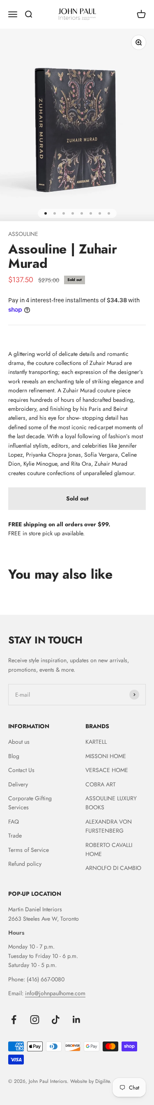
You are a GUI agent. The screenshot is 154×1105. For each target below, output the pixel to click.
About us (19, 742)
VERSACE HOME (106, 770)
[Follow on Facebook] (13, 1019)
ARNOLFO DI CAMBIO (113, 868)
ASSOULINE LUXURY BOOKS (111, 802)
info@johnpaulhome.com (55, 993)
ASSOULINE (23, 234)
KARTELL (96, 742)
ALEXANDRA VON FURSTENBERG (108, 826)
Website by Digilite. (90, 1081)
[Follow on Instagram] (34, 1019)
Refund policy (24, 864)
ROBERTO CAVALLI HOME (108, 849)
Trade (15, 835)
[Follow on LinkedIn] (76, 1019)
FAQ (13, 821)
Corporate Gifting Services (30, 802)
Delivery (18, 784)
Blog (13, 756)
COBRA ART (100, 784)
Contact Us (21, 770)
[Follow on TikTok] (55, 1019)
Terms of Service (28, 850)
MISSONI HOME (105, 756)
